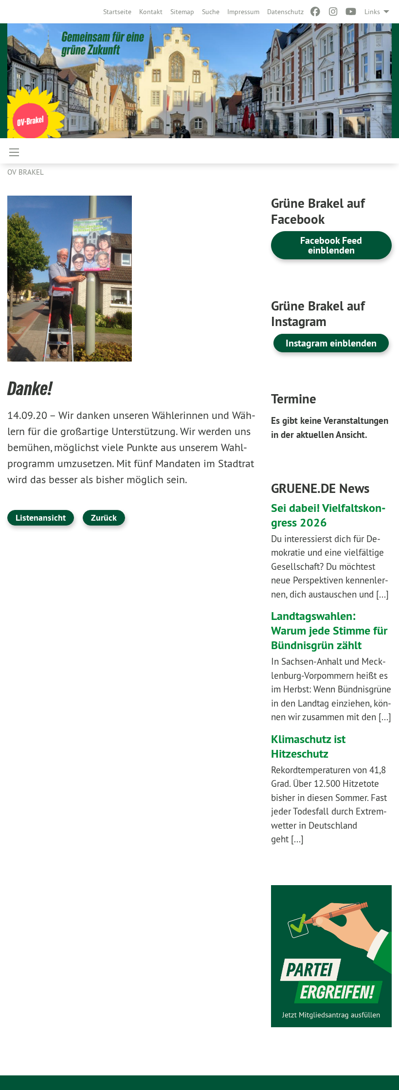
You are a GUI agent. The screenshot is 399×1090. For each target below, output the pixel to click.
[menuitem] (117, 11)
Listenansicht (41, 517)
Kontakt (151, 11)
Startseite (117, 11)
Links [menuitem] (372, 11)
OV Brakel (25, 172)
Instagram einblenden (331, 343)
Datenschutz (285, 11)
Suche (210, 11)
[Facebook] (315, 11)
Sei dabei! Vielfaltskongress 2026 (328, 515)
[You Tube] (351, 11)
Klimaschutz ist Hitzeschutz (308, 746)
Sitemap (182, 11)
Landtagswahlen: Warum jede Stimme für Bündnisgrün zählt (329, 630)
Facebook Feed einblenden (331, 245)
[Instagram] (333, 11)
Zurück (104, 517)
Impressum (243, 11)
